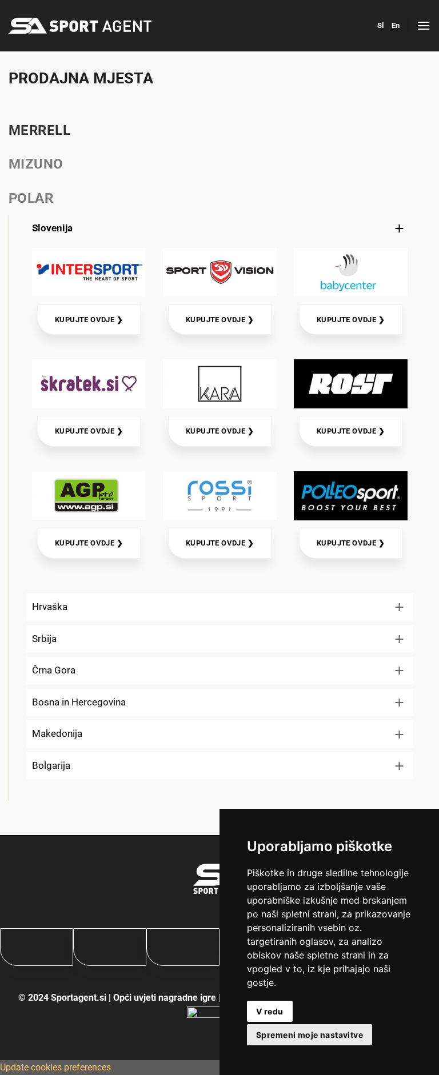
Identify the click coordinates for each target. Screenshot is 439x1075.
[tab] (219, 130)
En (396, 25)
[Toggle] (399, 228)
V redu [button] (270, 1011)
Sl (380, 25)
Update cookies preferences (55, 1067)
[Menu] (423, 25)
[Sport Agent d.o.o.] (80, 26)
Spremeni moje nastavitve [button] (309, 1035)
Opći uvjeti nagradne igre (164, 997)
